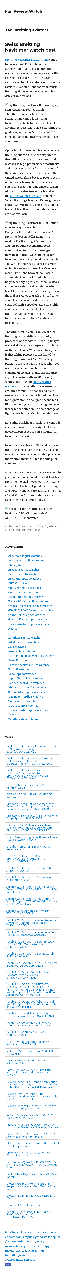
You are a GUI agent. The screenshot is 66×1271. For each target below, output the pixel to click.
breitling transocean (29, 529)
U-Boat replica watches (23, 705)
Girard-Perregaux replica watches (30, 605)
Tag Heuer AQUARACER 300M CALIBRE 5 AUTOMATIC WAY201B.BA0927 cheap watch (32, 1165)
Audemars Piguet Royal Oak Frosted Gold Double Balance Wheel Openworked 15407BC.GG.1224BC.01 (30, 761)
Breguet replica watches (24, 569)
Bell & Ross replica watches (26, 560)
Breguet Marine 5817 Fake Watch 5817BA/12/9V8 (27, 786)
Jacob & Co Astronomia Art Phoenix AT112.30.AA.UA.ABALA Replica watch (30, 1024)
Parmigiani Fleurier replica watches (31, 655)
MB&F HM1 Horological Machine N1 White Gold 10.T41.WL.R (28, 1043)
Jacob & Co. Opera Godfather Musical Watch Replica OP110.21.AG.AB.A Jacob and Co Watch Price (31, 1004)
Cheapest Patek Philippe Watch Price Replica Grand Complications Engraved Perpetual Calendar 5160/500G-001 (31, 806)
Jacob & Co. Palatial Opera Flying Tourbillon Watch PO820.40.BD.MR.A (30, 1015)
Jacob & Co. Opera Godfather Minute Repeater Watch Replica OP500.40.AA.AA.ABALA (30, 975)
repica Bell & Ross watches (25, 678)
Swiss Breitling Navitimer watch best (30, 47)
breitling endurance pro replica (25, 1232)
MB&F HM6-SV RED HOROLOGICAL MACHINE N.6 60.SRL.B (29, 1062)
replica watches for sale (25, 195)
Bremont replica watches (24, 578)
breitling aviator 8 (49, 526)
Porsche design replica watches (29, 664)
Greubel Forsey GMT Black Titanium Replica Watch (29, 848)
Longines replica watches (25, 637)
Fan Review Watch (23, 11)
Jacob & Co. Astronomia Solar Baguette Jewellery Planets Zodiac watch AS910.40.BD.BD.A (31, 923)
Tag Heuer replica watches (25, 696)
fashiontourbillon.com (20, 1241)
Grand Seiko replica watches (26, 615)
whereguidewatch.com (20, 1259)
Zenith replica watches (23, 719)
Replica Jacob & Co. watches (26, 683)
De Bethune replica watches (26, 596)
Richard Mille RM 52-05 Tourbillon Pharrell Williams (28, 1154)
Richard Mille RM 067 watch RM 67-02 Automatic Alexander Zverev (30, 1135)
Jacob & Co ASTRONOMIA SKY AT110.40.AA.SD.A (25, 1034)
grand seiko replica (48, 1237)
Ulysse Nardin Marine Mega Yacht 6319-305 (31, 1197)
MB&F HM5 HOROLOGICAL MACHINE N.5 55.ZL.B (30, 1052)
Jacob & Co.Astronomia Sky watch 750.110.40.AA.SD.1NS (28, 912)
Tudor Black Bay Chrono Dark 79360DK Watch (32, 1175)
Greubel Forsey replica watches (28, 619)
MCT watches (17, 646)
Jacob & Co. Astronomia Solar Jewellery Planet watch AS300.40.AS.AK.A (31, 933)
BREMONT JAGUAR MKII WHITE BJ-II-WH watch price (31, 796)
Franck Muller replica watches (28, 601)
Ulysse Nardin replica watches (28, 710)
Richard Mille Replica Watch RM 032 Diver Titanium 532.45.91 (29, 1116)
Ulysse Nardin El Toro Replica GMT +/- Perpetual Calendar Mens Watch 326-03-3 (30, 1186)
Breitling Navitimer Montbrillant (26, 59)
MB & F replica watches (23, 642)
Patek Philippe (17, 660)
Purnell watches (18, 669)
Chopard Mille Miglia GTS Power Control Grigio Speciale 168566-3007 (32, 817)
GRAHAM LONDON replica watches (31, 610)
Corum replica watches (23, 592)
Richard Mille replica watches (27, 687)
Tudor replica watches (23, 701)
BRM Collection (29, 526)
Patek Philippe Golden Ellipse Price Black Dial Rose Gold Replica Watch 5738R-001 (29, 1072)
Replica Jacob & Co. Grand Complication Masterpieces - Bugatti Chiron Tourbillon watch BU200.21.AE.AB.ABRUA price (32, 1084)
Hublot (12, 628)
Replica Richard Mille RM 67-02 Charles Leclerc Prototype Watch (31, 1107)
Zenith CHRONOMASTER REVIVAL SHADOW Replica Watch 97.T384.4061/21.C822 (28, 1214)
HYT (11, 633)
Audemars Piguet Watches (25, 556)
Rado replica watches (22, 674)
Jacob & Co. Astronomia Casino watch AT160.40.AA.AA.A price (30, 879)
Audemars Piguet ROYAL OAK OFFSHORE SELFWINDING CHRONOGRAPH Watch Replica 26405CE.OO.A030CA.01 (27, 774)
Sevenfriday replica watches (26, 692)
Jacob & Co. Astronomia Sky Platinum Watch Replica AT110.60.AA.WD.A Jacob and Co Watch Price (31, 901)
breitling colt (11, 529)
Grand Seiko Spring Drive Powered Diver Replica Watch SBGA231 (32, 838)
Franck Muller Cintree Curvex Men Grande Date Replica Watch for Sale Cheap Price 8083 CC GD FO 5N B (29, 828)
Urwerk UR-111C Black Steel (24, 1205)
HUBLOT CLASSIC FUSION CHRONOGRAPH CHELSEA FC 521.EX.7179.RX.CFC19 (25, 859)
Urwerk (13, 714)
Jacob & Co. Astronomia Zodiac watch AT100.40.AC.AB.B (30, 955)
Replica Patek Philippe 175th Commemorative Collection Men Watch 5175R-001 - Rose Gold (31, 1096)
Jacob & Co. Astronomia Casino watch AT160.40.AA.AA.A (30, 869)
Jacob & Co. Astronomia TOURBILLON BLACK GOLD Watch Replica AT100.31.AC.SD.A (30, 944)
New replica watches (21, 651)
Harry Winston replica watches (28, 624)
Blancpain (15, 565)
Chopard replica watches (24, 587)
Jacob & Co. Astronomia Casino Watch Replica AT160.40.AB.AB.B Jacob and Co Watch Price (31, 889)
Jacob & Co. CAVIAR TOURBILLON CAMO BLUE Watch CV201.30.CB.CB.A (32, 964)
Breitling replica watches (24, 574)
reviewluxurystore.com (34, 1255)
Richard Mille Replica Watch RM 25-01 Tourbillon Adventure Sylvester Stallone (32, 1126)
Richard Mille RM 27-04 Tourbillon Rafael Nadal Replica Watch (32, 1145)
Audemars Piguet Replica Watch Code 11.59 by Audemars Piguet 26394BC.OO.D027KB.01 (31, 749)
